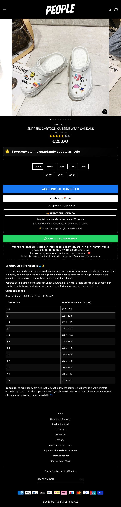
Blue (61, 166)
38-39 (60, 175)
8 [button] (68, 119)
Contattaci (79, 256)
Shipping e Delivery (60, 419)
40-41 (72, 175)
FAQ (60, 413)
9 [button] (71, 119)
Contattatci (61, 429)
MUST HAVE (61, 125)
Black (73, 166)
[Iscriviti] (82, 479)
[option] (60, 67)
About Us (60, 434)
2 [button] (53, 119)
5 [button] (61, 119)
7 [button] (66, 119)
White (38, 166)
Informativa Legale (60, 461)
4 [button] (58, 119)
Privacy (60, 440)
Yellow (50, 166)
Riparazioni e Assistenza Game (60, 450)
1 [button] (50, 119)
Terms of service (60, 455)
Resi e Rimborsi (60, 424)
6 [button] (63, 119)
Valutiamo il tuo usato (60, 445)
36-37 (49, 175)
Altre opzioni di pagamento (60, 205)
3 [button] (56, 119)
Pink (83, 166)
